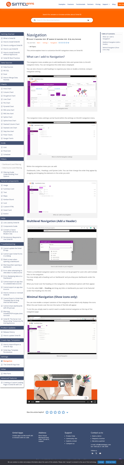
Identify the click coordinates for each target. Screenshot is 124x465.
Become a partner (98, 441)
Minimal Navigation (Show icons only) (111, 48)
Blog (114, 4)
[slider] (60, 401)
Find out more (110, 462)
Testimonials (80, 4)
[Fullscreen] (95, 402)
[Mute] (92, 402)
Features (71, 4)
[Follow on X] (96, 453)
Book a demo (96, 436)
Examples (62, 4)
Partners (90, 4)
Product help (70, 436)
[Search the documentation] (35, 20)
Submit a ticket (71, 441)
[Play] (29, 402)
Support (105, 4)
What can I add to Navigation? (108, 38)
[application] (62, 384)
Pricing (98, 4)
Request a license (98, 438)
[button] (62, 384)
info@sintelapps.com (103, 444)
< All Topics (32, 46)
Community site (71, 438)
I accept (101, 462)
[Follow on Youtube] (100, 453)
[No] (122, 462)
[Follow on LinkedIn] (92, 453)
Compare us (70, 443)
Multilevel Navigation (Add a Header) (111, 43)
